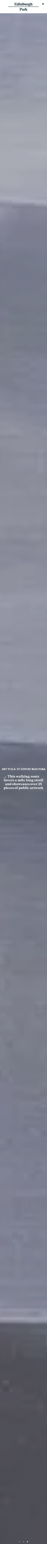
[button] (43, 4)
